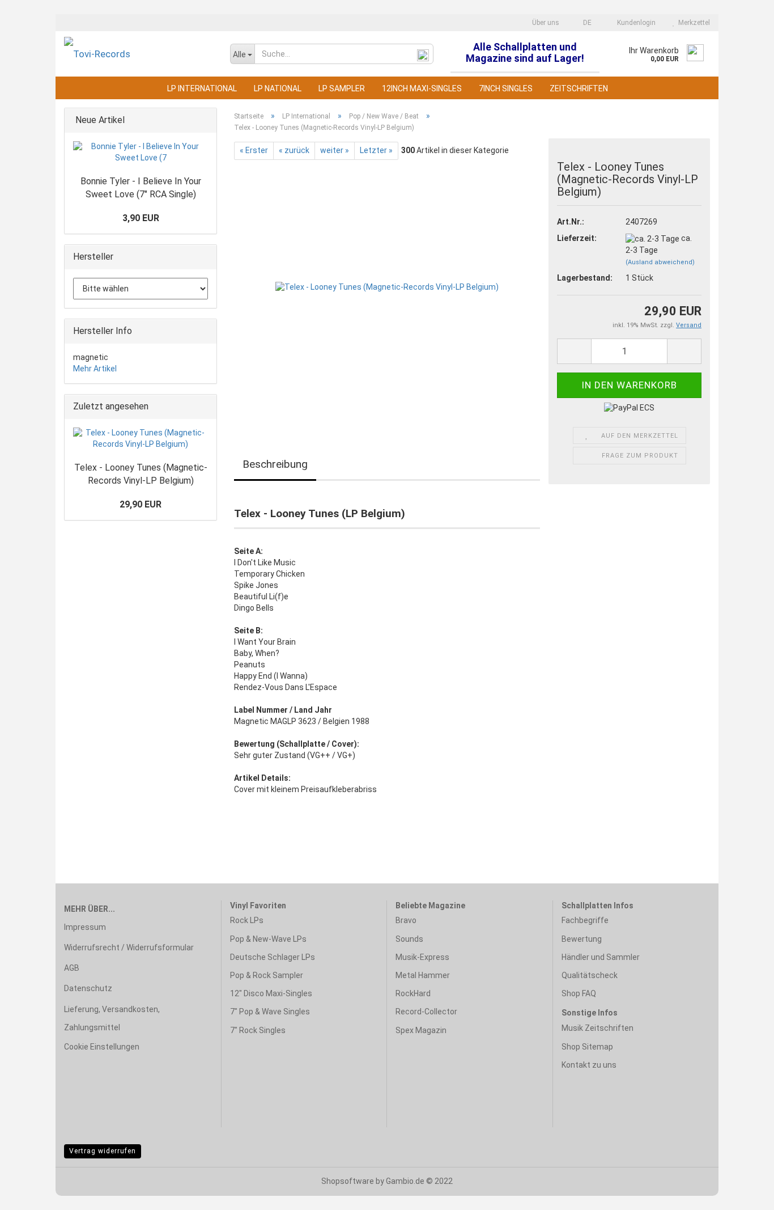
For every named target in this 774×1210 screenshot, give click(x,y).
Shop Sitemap (587, 1046)
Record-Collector (426, 1011)
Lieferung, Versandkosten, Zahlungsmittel (112, 1018)
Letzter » (376, 150)
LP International (202, 88)
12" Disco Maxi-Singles (271, 993)
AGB (71, 967)
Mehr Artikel (95, 368)
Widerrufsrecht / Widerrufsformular (129, 947)
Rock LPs (246, 920)
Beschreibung (275, 464)
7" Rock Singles (258, 1030)
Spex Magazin (420, 1030)
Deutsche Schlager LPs (272, 957)
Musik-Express (422, 957)
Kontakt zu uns (589, 1064)
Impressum (85, 927)
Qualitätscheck (590, 975)
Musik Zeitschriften (597, 1028)
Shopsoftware (347, 1181)
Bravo (405, 920)
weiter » (334, 150)
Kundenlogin (635, 23)
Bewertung (582, 939)
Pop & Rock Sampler (266, 975)
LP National (277, 88)
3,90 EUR (140, 218)
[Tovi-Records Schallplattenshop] (138, 54)
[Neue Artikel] (204, 120)
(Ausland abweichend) (660, 262)
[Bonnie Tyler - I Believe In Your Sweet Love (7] (140, 152)
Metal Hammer (422, 975)
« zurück (294, 150)
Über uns (544, 23)
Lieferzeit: (577, 238)
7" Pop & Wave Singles (270, 1011)
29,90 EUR (140, 504)
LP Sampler (341, 88)
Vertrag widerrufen (102, 1151)
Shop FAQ (579, 993)
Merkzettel (692, 23)
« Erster (254, 150)
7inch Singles (506, 88)
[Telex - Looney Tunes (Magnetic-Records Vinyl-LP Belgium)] (387, 286)
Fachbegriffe (585, 920)
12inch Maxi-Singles (422, 88)
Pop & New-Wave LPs (268, 939)
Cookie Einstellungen (101, 1046)
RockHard (413, 993)
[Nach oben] (743, 1193)
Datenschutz (88, 988)
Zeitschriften (579, 88)
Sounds (409, 939)
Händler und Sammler (601, 957)
